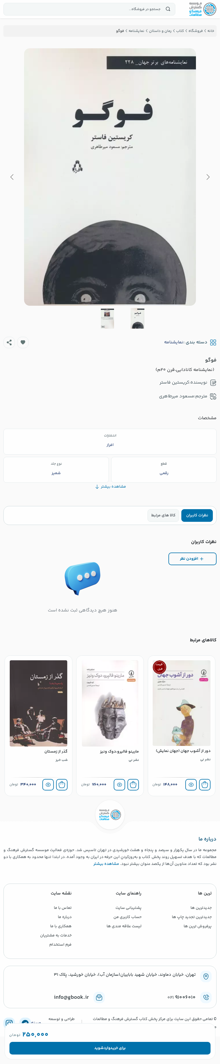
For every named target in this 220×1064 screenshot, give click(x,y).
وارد (107, 1048)
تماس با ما (63, 908)
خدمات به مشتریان (56, 935)
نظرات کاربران (197, 515)
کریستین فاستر (174, 382)
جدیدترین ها (201, 908)
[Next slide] (12, 177)
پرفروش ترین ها (198, 926)
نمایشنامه (173, 342)
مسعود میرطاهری (176, 396)
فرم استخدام (60, 945)
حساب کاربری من (127, 917)
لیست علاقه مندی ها (124, 926)
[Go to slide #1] (137, 318)
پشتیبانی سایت (128, 908)
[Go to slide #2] (107, 318)
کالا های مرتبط (163, 515)
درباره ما (65, 917)
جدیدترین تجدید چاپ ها (192, 917)
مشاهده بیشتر (106, 864)
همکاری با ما (61, 926)
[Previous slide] (208, 177)
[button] (23, 342)
